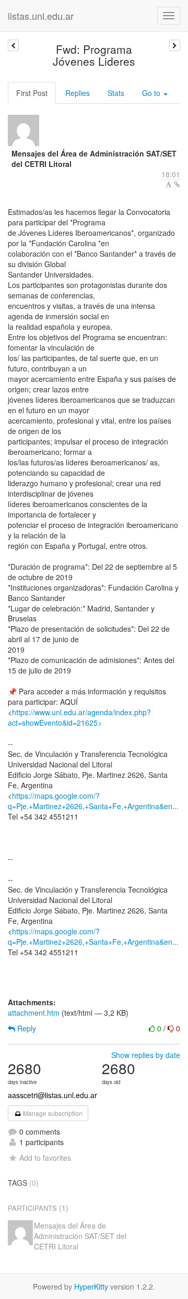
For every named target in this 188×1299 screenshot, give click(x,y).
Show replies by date (145, 1055)
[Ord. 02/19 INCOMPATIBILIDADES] (174, 45)
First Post (32, 93)
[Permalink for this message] (177, 184)
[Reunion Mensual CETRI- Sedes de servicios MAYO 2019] (13, 45)
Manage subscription (52, 1113)
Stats (116, 93)
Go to (152, 93)
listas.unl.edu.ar (41, 15)
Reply (25, 1028)
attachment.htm (34, 1012)
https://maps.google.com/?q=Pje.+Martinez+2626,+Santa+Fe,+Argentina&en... (93, 800)
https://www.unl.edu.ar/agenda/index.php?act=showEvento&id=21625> (79, 717)
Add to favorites (45, 1157)
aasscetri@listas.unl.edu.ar (52, 1095)
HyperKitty (91, 1286)
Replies (77, 93)
